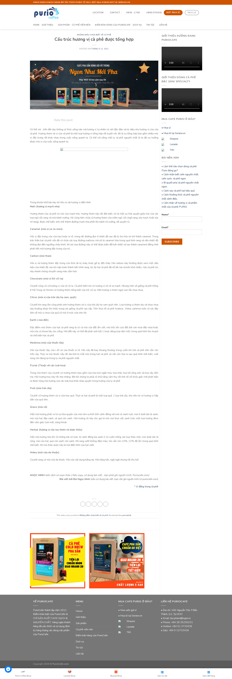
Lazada (173, 144)
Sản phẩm (64, 25)
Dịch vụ (137, 25)
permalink (126, 515)
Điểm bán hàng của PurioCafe (113, 25)
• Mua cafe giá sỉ (127, 610)
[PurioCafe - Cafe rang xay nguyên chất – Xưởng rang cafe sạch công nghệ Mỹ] (46, 12)
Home (36, 25)
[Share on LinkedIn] (105, 504)
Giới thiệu (47, 25)
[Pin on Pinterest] (100, 504)
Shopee (173, 139)
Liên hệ (163, 25)
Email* (165, 227)
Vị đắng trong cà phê (147, 486)
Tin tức (150, 25)
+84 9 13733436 (179, 630)
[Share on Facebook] (82, 504)
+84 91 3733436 (182, 626)
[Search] (197, 25)
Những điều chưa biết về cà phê (94, 35)
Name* (165, 214)
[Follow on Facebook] (194, 2)
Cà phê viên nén (81, 25)
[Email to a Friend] (94, 504)
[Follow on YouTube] (197, 2)
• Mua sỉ (166, 127)
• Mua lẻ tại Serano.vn (173, 133)
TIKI (171, 150)
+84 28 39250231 (182, 622)
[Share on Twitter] (88, 504)
